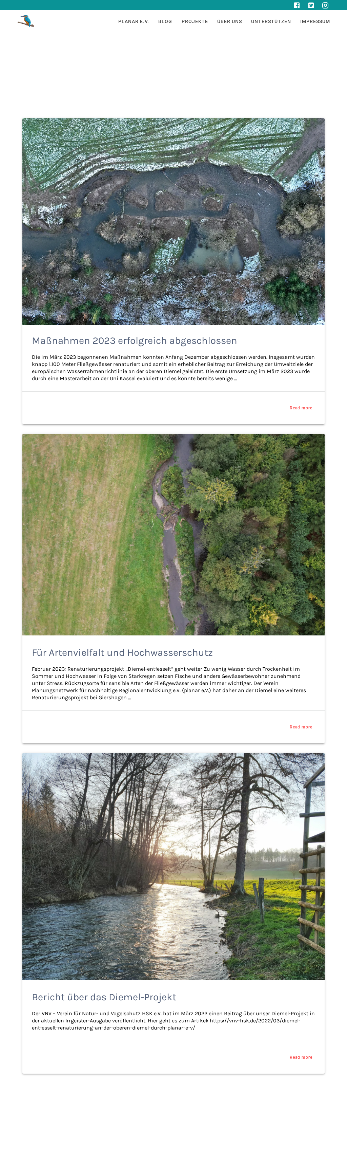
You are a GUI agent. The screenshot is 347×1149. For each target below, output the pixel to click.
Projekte (195, 21)
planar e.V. (133, 21)
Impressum (315, 21)
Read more (301, 408)
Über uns (229, 21)
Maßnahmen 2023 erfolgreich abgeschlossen (134, 340)
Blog (165, 21)
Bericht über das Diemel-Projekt (104, 997)
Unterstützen (271, 21)
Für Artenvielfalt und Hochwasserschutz (122, 652)
